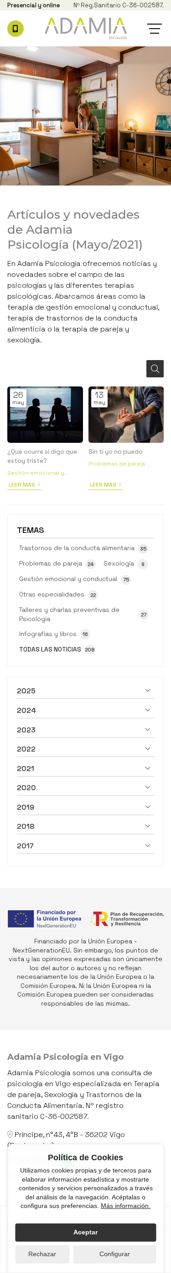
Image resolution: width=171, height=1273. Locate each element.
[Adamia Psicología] (86, 28)
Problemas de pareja (116, 463)
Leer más (22, 484)
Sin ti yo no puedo (115, 452)
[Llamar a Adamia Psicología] (15, 28)
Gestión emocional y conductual (35, 473)
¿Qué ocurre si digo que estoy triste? (42, 456)
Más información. (125, 1205)
